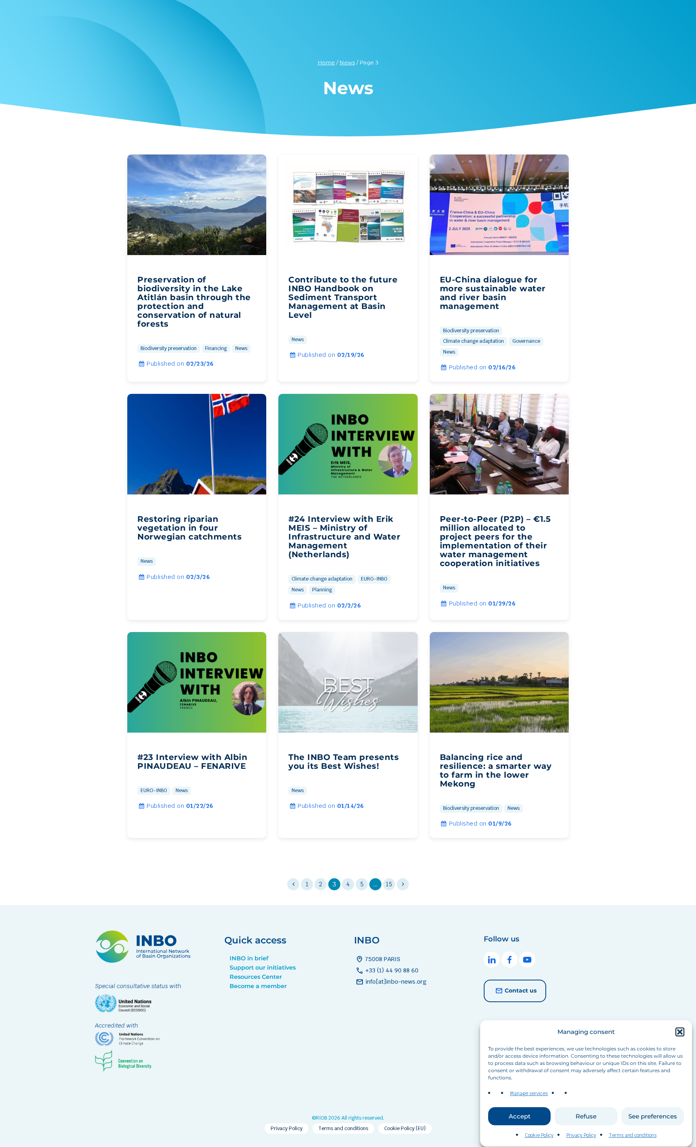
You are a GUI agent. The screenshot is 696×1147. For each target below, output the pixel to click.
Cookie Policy (539, 1135)
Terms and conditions (633, 1135)
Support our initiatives (263, 967)
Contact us (520, 990)
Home (326, 62)
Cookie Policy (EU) (405, 1128)
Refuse (586, 1116)
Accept (519, 1116)
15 (389, 884)
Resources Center (256, 976)
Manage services (529, 1093)
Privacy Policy (581, 1135)
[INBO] (145, 960)
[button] (680, 1032)
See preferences (652, 1116)
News (347, 62)
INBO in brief (249, 958)
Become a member (258, 986)
